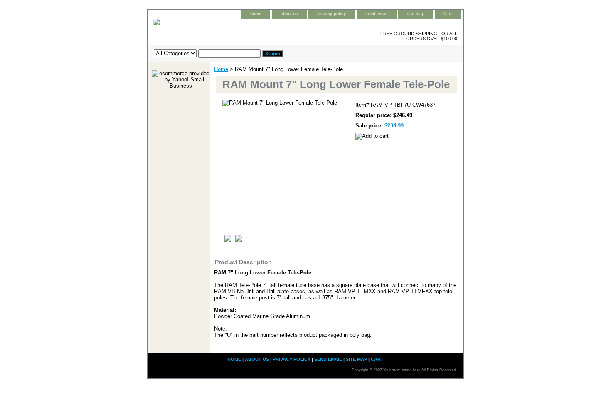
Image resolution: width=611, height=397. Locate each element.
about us (289, 13)
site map (415, 13)
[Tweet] (227, 240)
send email (376, 13)
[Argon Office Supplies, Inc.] (251, 28)
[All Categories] (207, 53)
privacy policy (331, 13)
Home (221, 69)
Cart (447, 13)
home (255, 13)
